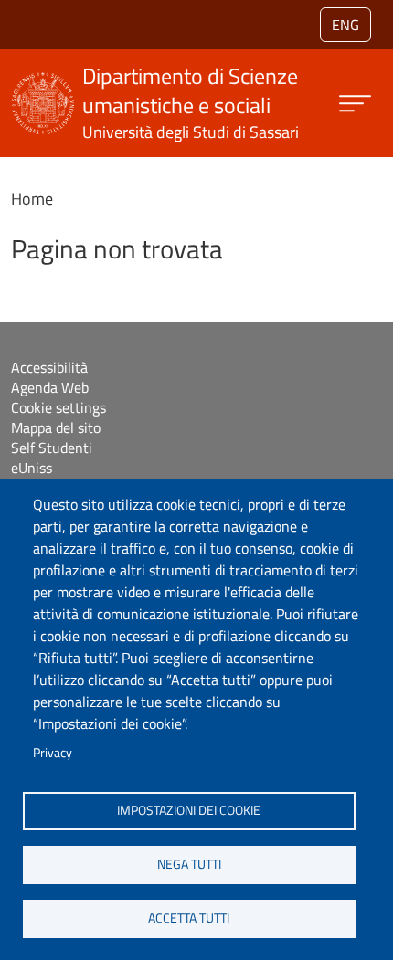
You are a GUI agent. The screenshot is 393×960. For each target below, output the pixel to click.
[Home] (43, 83)
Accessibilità (49, 367)
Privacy (52, 753)
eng (345, 25)
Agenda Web (50, 387)
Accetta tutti (188, 918)
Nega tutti (189, 864)
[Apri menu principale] (355, 104)
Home (32, 198)
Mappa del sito (56, 427)
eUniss (31, 468)
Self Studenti (51, 448)
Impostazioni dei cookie (188, 810)
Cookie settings (58, 407)
